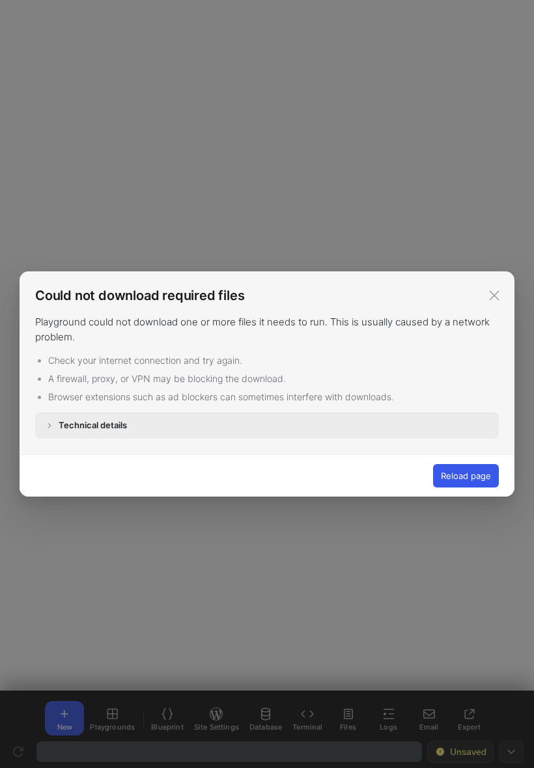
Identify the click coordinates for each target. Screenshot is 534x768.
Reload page (466, 476)
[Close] (494, 295)
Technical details (93, 425)
